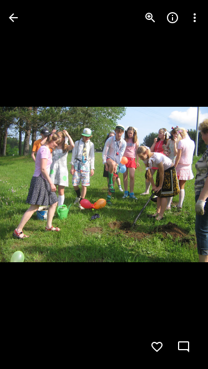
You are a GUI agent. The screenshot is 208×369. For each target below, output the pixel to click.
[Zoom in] (150, 18)
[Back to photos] (13, 17)
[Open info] (172, 18)
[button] (31, 184)
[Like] (157, 347)
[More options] (195, 18)
